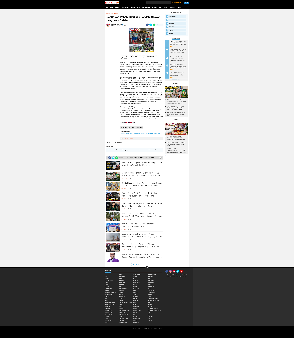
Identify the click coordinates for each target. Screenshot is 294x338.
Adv (106, 276)
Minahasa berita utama (153, 300)
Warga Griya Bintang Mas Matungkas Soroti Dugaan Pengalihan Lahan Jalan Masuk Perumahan (177, 74)
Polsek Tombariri (123, 314)
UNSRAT (107, 322)
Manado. (135, 298)
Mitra (134, 304)
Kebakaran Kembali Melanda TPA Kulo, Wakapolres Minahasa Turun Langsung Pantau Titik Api (142, 236)
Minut (160, 7)
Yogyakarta (136, 322)
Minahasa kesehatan (110, 302)
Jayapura (150, 294)
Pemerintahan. (137, 310)
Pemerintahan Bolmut (124, 310)
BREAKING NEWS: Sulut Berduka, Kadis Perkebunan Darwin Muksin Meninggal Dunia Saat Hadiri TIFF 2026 (176, 150)
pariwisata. (122, 308)
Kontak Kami (174, 274)
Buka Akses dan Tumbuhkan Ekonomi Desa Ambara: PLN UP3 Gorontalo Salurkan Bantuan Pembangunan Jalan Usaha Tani (142, 216)
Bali (149, 278)
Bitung (106, 284)
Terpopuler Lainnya (176, 79)
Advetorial (108, 278)
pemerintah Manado (153, 308)
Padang (121, 306)
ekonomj (121, 290)
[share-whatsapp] (154, 25)
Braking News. (108, 288)
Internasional (108, 294)
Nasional (150, 304)
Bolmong (121, 284)
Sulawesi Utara (146, 7)
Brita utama (136, 288)
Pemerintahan (125, 7)
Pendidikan (154, 7)
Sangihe (107, 316)
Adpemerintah (136, 274)
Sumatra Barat (109, 320)
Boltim (135, 286)
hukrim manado (151, 292)
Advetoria (150, 276)
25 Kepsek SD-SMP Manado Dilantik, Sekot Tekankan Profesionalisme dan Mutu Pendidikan (177, 58)
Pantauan (172, 7)
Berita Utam (122, 282)
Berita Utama (124, 127)
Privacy (167, 276)
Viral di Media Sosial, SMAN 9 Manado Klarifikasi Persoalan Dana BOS (138, 225)
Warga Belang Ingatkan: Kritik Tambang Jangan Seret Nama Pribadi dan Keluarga (142, 163)
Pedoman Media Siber (183, 274)
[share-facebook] (147, 25)
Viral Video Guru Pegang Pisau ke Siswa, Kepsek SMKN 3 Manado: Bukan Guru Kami (142, 204)
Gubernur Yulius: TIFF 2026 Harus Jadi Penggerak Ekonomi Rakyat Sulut (176, 144)
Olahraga (107, 306)
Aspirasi (171, 30)
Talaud (135, 320)
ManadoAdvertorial (153, 298)
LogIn (186, 2)
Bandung (121, 280)
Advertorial (122, 276)
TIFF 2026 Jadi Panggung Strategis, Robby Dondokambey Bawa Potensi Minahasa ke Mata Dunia (176, 137)
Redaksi (168, 274)
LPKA (106, 298)
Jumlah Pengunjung (181, 276)
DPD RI (149, 288)
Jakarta (121, 294)
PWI (134, 314)
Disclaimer (172, 276)
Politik (138, 7)
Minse (134, 302)
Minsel (149, 302)
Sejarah (179, 7)
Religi (149, 314)
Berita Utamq (151, 282)
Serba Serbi (150, 316)
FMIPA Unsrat (151, 290)
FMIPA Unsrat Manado (110, 292)
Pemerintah (136, 308)
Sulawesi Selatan (123, 318)
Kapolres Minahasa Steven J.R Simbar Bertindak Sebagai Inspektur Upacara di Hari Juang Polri (140, 247)
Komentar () (159, 24)
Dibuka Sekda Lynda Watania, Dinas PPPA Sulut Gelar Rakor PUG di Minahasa (141, 133)
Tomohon (166, 7)
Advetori (135, 276)
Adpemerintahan (152, 274)
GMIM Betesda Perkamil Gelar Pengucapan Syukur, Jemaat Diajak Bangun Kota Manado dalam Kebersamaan (141, 175)
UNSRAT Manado (123, 322)
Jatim (134, 294)
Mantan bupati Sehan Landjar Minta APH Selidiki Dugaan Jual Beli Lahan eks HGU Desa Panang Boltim (142, 257)
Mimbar (121, 300)
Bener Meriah (151, 280)
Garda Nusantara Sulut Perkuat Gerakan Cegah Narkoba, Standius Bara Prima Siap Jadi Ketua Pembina (142, 185)
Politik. (149, 312)
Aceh (120, 274)
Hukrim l (135, 292)
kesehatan (171, 23)
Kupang (149, 296)
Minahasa (117, 7)
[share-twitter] (150, 25)
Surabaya (121, 320)
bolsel (121, 286)
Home (107, 7)
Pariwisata (107, 308)
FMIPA (134, 290)
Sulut (149, 318)
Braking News (151, 286)
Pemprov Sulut (109, 312)
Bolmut (149, 284)
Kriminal (135, 296)
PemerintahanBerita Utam (154, 310)
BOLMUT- (107, 286)
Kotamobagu (122, 296)
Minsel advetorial (109, 304)
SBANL (120, 316)
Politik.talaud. (109, 314)
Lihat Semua (134, 264)
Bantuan (135, 280)
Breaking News (123, 288)
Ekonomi (107, 290)
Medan (106, 300)
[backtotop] (147, 267)
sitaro (106, 318)
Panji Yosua (136, 306)
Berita (106, 282)
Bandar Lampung (109, 280)
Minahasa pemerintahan (125, 302)
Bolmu (135, 284)
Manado (133, 7)
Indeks (111, 7)
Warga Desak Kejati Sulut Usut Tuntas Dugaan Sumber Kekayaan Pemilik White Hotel (141, 194)
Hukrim (121, 292)
